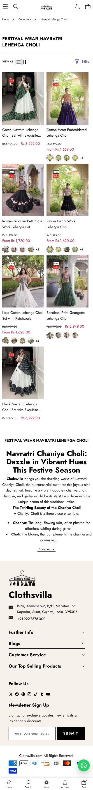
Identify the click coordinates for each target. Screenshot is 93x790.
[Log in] (77, 6)
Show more (46, 549)
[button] (88, 6)
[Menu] (5, 6)
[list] (18, 62)
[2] (25, 62)
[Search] (16, 6)
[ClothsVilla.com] (46, 6)
